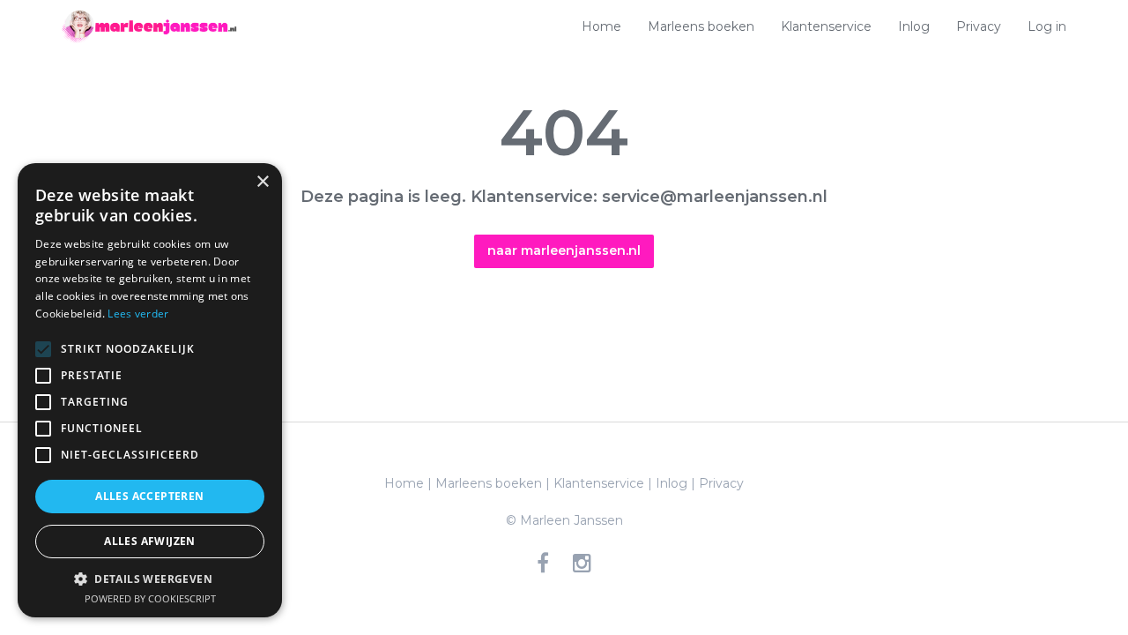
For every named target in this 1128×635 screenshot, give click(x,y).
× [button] (262, 182)
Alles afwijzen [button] (150, 541)
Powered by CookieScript (150, 598)
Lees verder (138, 313)
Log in (1047, 26)
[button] (149, 578)
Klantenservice (826, 26)
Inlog (914, 26)
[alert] (150, 390)
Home (601, 26)
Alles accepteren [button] (149, 496)
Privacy (978, 26)
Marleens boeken (701, 26)
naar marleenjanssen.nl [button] (564, 250)
